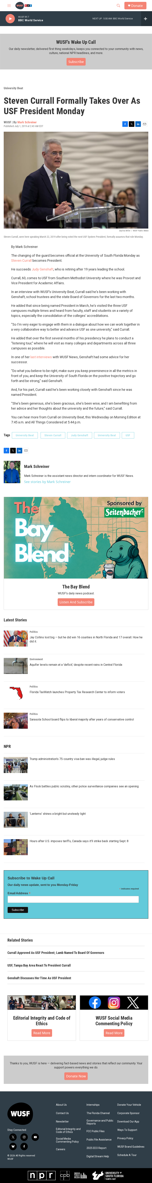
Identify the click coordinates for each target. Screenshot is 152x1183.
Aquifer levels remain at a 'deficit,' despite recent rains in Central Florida (76, 664)
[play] (10, 19)
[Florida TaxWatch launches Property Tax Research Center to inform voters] (16, 693)
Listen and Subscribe (76, 602)
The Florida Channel (98, 1113)
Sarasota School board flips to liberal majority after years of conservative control (82, 719)
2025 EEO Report (96, 1148)
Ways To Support (127, 1130)
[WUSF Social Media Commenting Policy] (114, 1002)
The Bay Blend (76, 587)
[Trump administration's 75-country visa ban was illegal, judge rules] (16, 765)
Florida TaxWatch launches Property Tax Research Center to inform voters (77, 692)
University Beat (13, 88)
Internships (93, 1104)
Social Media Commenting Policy (67, 1140)
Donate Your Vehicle (129, 1104)
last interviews (41, 357)
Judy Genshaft (42, 269)
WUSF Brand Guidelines (130, 1146)
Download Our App (128, 1121)
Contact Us (62, 1113)
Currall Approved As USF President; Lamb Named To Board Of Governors (55, 953)
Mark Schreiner (27, 122)
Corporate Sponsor (128, 1113)
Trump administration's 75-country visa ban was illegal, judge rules (72, 759)
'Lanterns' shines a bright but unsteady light (58, 813)
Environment (36, 659)
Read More (41, 1033)
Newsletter (62, 1121)
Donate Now (76, 1076)
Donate (137, 6)
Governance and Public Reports (100, 1122)
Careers (60, 1149)
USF (128, 435)
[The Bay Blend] (76, 538)
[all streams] (146, 18)
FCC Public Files (96, 1131)
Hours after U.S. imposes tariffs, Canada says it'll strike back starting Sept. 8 (79, 841)
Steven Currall (21, 260)
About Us (61, 1104)
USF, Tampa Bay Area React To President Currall (39, 965)
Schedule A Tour (127, 1155)
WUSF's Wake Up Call (76, 42)
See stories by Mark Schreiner (47, 481)
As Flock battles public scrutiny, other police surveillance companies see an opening (84, 786)
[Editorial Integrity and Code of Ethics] (42, 1002)
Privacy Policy (125, 1138)
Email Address (19, 893)
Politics (34, 631)
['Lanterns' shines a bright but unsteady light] (16, 820)
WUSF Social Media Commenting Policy (114, 1020)
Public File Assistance (99, 1139)
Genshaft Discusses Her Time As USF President (39, 978)
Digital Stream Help (98, 1156)
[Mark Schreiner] (12, 472)
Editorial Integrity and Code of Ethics (41, 1020)
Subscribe (76, 61)
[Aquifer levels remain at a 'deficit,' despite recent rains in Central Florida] (16, 666)
